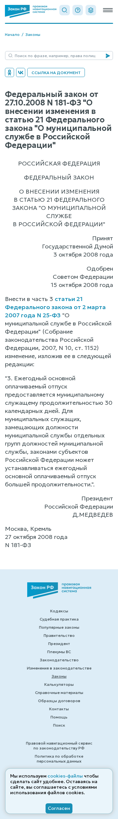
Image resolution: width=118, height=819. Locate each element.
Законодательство (59, 659)
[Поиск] (64, 10)
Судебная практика (59, 619)
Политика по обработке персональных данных (59, 759)
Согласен (59, 808)
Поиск (59, 725)
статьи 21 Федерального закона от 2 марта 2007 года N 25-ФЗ (55, 307)
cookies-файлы (65, 776)
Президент (59, 643)
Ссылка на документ (56, 72)
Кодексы (59, 610)
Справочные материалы (59, 692)
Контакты (59, 708)
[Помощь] (77, 10)
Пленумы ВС (59, 651)
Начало (12, 34)
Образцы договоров (59, 700)
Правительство (59, 635)
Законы (32, 34)
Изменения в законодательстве (59, 668)
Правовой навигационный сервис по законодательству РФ (59, 745)
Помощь (59, 717)
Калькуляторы (59, 684)
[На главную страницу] (30, 11)
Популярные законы (59, 627)
